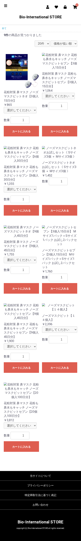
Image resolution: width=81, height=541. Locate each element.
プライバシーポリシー (40, 485)
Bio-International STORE (40, 17)
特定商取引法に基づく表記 (40, 495)
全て (4, 28)
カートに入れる (21, 131)
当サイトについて (40, 475)
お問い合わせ (40, 504)
